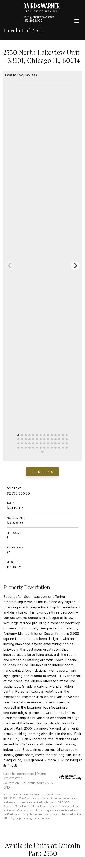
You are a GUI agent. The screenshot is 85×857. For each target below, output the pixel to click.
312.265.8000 (33, 20)
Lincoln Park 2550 (23, 30)
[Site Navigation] (77, 21)
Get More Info (42, 471)
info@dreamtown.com (39, 17)
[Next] (75, 265)
